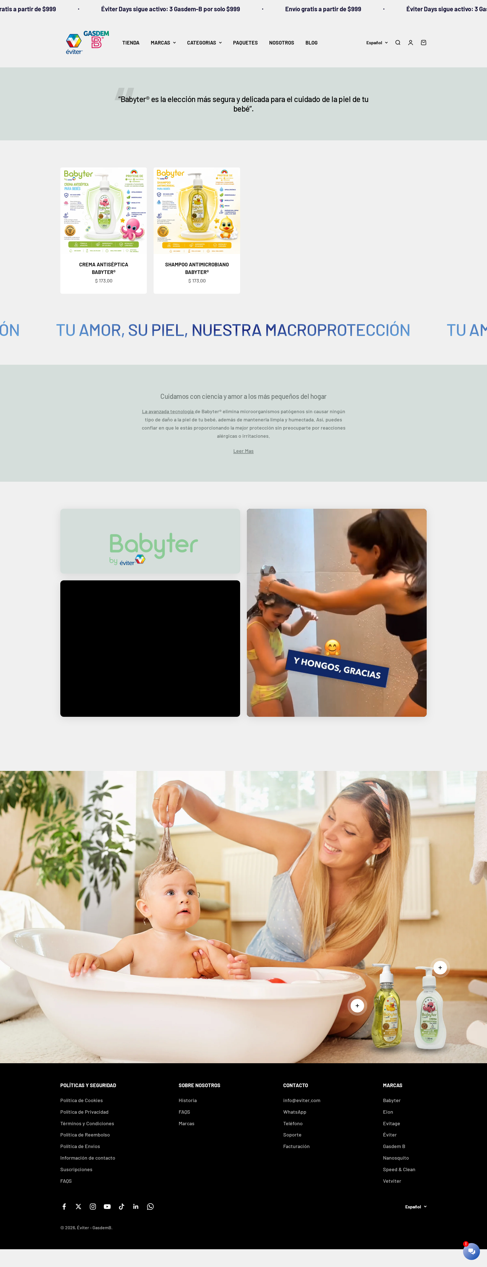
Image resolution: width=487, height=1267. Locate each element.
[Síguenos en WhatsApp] (150, 1206)
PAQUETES (245, 42)
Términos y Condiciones (87, 1123)
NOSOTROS (281, 42)
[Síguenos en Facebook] (64, 1206)
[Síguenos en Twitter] (78, 1206)
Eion (388, 1112)
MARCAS (160, 42)
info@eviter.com (301, 1100)
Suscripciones (76, 1169)
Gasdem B (394, 1146)
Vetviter (392, 1181)
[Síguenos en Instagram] (93, 1206)
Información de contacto (87, 1158)
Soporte (292, 1134)
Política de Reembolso (85, 1134)
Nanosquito (396, 1158)
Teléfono (293, 1123)
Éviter (390, 1134)
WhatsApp (294, 1112)
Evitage (391, 1123)
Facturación (296, 1146)
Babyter (392, 1100)
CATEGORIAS (201, 42)
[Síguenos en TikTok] (121, 1206)
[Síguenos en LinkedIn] (136, 1206)
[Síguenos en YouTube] (107, 1206)
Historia (188, 1100)
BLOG (312, 42)
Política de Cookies (81, 1100)
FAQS (66, 1181)
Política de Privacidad (84, 1112)
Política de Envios (80, 1146)
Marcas (186, 1123)
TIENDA (131, 42)
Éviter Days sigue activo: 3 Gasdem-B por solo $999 (348, 8)
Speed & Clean (399, 1169)
